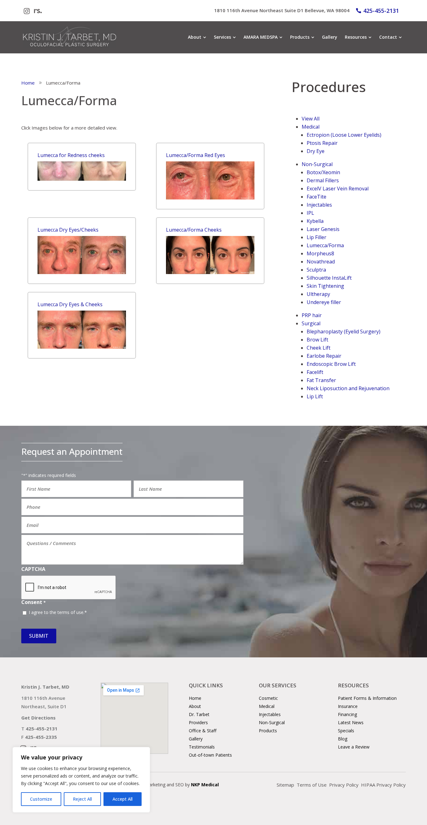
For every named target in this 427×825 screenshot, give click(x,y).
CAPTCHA (33, 569)
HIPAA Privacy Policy (383, 785)
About (195, 706)
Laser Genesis (323, 229)
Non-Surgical (317, 164)
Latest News (351, 722)
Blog (342, 739)
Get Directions (38, 718)
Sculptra (316, 269)
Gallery (196, 739)
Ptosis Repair (322, 143)
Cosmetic (268, 698)
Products (268, 731)
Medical (310, 126)
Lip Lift (315, 396)
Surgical (311, 323)
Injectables (319, 204)
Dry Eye (315, 151)
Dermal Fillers (323, 180)
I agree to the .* (58, 612)
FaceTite (316, 196)
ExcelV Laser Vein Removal (338, 188)
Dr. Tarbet (199, 714)
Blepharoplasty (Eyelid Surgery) (343, 331)
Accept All (123, 799)
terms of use (70, 612)
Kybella (315, 221)
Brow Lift (317, 339)
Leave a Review (353, 747)
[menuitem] (197, 37)
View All (310, 118)
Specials (346, 731)
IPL (310, 212)
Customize (41, 799)
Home (195, 698)
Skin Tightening (325, 285)
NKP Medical (205, 785)
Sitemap (285, 785)
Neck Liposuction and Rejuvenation (348, 388)
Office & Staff (202, 731)
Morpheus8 (320, 253)
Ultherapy (318, 294)
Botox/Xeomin (323, 172)
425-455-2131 (381, 10)
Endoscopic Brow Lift (331, 364)
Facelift (315, 372)
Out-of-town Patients (210, 755)
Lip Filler (316, 237)
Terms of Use (312, 785)
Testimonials (202, 747)
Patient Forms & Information (367, 698)
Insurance (348, 706)
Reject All (82, 799)
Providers (198, 722)
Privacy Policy (344, 785)
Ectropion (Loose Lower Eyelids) (344, 134)
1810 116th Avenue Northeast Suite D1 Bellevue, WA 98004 (281, 10)
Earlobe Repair (324, 355)
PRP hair (312, 315)
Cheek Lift (318, 347)
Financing (347, 714)
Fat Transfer (321, 380)
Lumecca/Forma (325, 245)
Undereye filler (324, 302)
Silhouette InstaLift (329, 277)
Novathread (321, 261)
